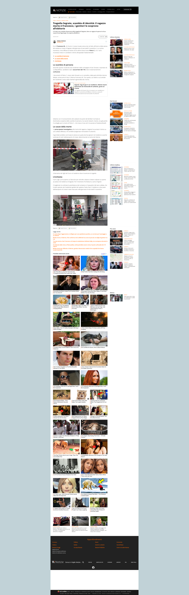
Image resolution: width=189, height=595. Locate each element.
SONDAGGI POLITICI (128, 238)
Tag (126, 562)
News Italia (133, 562)
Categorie (109, 562)
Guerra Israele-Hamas (123, 547)
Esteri (96, 542)
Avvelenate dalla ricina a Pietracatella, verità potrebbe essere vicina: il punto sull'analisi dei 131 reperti (79, 245)
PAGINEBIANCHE (98, 591)
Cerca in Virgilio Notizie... (73, 562)
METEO (125, 294)
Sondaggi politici (101, 11)
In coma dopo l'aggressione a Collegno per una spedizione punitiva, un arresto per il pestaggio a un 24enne (80, 234)
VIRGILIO (72, 591)
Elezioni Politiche (100, 547)
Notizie (59, 562)
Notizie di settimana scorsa (59, 553)
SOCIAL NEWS (127, 62)
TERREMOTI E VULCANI (129, 254)
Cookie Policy (75, 593)
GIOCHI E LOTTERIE (128, 111)
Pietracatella (78, 11)
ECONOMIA (96, 9)
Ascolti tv (95, 11)
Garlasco (85, 11)
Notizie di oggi (56, 547)
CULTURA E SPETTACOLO (129, 47)
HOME (54, 20)
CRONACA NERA (64, 20)
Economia (119, 542)
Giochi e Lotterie (99, 545)
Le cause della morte (61, 58)
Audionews (126, 9)
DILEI (109, 591)
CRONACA (81, 9)
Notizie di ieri (55, 549)
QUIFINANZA (117, 591)
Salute (75, 545)
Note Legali (67, 593)
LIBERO (68, 591)
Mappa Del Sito (99, 562)
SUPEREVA (129, 591)
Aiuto (89, 593)
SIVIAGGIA (112, 591)
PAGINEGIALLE (78, 591)
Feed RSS (90, 562)
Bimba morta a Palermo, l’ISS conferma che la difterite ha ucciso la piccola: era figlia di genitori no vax (80, 238)
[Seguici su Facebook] (93, 568)
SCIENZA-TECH (110, 9)
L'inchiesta (58, 61)
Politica (76, 542)
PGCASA (92, 591)
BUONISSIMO (123, 591)
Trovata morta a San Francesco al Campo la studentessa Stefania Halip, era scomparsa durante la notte (80, 242)
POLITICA (88, 9)
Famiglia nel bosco (110, 11)
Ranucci (89, 11)
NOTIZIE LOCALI (127, 70)
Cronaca (54, 542)
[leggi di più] (106, 41)
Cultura (54, 545)
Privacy (71, 593)
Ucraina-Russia (78, 547)
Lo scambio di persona (62, 56)
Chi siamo (62, 593)
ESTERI (103, 9)
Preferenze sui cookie (83, 593)
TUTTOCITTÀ (104, 591)
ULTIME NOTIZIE (72, 9)
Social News (120, 545)
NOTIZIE (61, 10)
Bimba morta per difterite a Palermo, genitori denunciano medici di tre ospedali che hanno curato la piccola (78, 249)
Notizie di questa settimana (59, 551)
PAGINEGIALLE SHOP (85, 591)
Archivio (118, 562)
